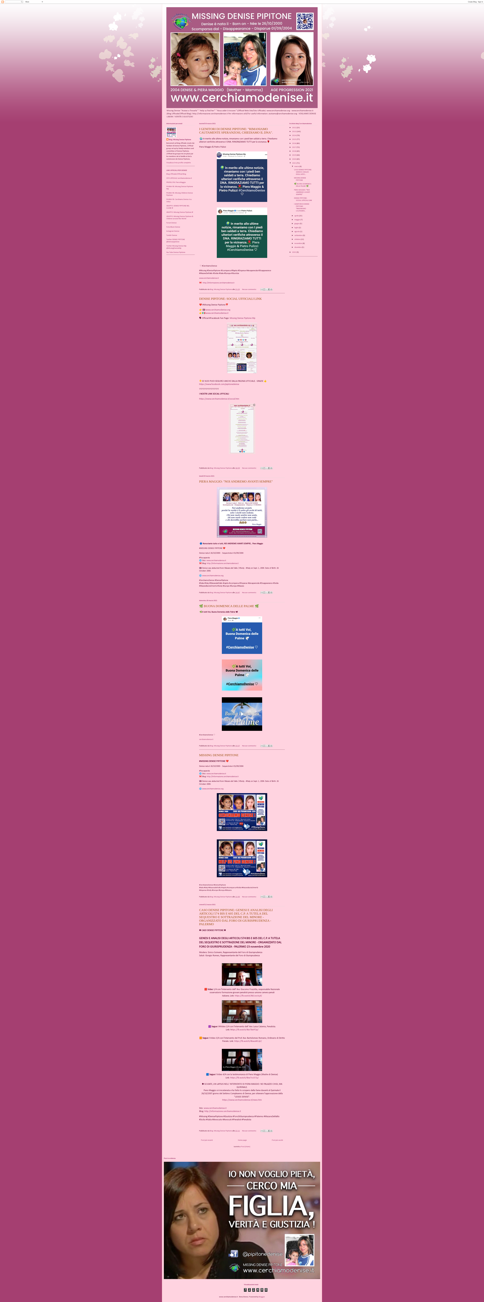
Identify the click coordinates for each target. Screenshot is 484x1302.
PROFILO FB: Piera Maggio (176, 182)
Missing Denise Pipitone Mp (242, 318)
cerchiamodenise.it (206, 739)
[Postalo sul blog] (264, 289)
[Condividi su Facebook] (269, 289)
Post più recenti (207, 1140)
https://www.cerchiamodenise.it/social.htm (219, 399)
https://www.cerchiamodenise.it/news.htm (242, 1100)
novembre (298, 243)
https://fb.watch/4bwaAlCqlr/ (248, 1041)
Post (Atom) (245, 1147)
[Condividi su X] (266, 289)
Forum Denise (171, 223)
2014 (294, 135)
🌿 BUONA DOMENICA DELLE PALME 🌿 (229, 606)
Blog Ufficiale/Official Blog (176, 174)
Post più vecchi (277, 1140)
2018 (294, 151)
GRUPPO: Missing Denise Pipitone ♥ (179, 212)
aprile (296, 216)
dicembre (298, 247)
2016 (294, 143)
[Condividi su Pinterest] (271, 289)
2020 (294, 159)
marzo (296, 166)
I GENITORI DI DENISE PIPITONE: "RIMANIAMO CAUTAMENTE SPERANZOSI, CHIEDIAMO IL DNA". (236, 130)
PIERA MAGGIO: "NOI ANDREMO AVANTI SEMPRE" (236, 481)
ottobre (297, 239)
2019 (294, 155)
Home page (242, 1140)
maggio (297, 220)
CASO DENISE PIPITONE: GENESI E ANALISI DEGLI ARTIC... (303, 172)
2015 (294, 139)
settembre (298, 235)
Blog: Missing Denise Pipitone (180, 140)
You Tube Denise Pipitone (175, 252)
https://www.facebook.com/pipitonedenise (219, 384)
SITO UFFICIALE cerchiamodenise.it (179, 178)
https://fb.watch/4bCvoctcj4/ (248, 996)
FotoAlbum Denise (173, 227)
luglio (296, 228)
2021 (294, 163)
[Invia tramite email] (262, 289)
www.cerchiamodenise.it (209, 278)
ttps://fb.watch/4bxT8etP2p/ (245, 1030)
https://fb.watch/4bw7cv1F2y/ (244, 1078)
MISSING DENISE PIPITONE (218, 755)
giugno (297, 224)
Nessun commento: (249, 289)
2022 (294, 252)
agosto (297, 232)
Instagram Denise (172, 231)
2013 (294, 132)
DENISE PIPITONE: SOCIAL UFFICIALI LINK (230, 298)
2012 (294, 128)
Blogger (262, 1297)
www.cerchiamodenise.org (218, 310)
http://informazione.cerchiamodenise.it (218, 283)
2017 (294, 147)
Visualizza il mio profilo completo (178, 163)
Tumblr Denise (171, 235)
